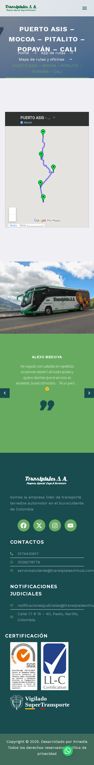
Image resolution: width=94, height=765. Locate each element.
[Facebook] (24, 525)
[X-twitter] (39, 525)
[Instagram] (55, 525)
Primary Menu (84, 8)
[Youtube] (71, 525)
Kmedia (80, 741)
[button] (5, 393)
